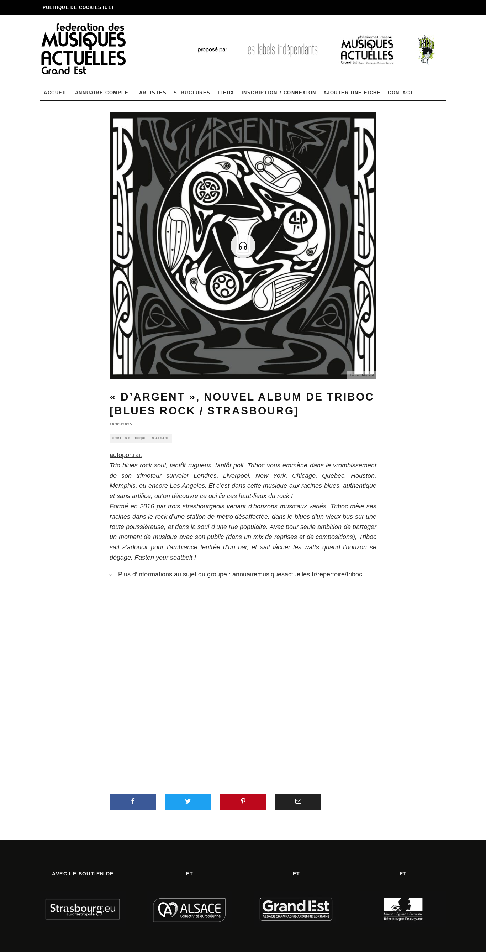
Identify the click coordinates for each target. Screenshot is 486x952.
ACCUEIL (56, 92)
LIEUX (226, 92)
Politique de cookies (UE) (78, 7)
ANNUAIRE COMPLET (103, 92)
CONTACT (400, 92)
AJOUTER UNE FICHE (352, 92)
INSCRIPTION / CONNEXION (279, 92)
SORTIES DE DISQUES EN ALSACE (140, 438)
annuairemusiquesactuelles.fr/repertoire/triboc (297, 574)
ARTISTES (153, 92)
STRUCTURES (192, 92)
